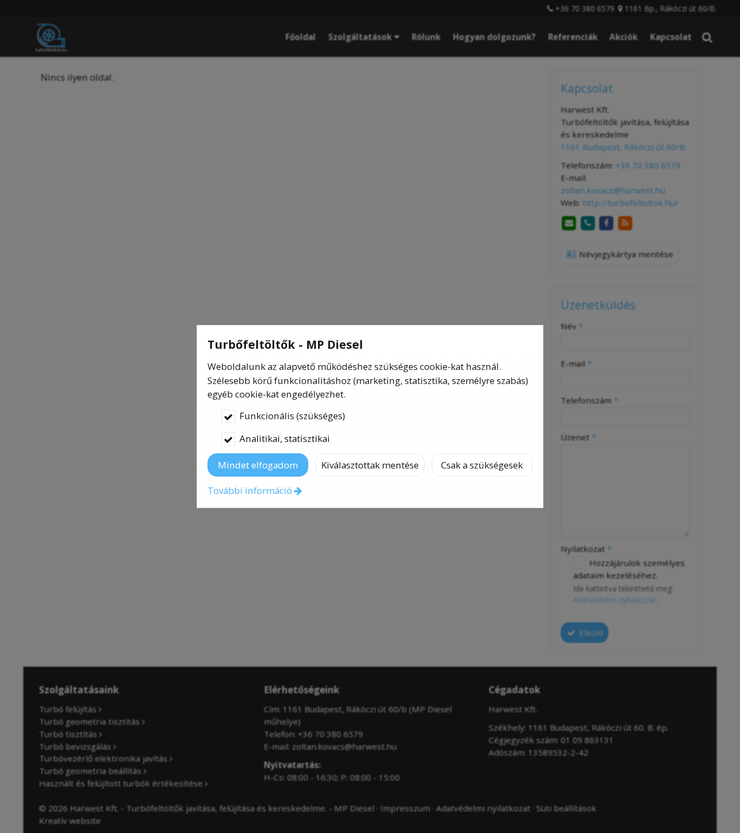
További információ (249, 490)
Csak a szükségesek (482, 465)
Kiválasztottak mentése (370, 465)
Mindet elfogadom (258, 465)
